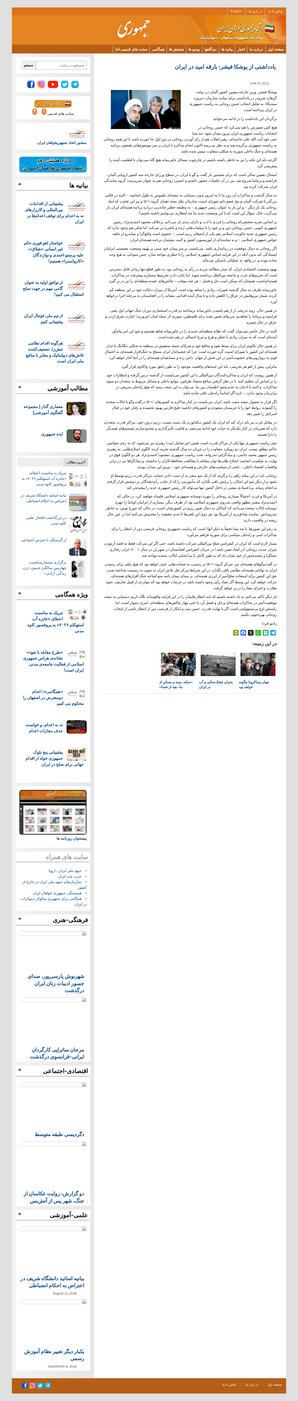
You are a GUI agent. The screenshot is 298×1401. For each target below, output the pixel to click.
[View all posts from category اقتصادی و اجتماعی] (20, 1071)
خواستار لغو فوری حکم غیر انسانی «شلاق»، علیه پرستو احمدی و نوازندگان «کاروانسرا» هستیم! (54, 251)
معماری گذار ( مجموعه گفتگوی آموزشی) (43, 409)
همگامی (158, 48)
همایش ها (176, 48)
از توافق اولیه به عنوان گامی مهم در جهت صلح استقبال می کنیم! (53, 288)
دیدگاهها (210, 48)
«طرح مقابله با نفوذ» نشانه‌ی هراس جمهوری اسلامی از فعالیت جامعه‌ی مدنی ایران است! (53, 661)
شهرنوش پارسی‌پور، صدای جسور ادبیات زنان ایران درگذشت (56, 983)
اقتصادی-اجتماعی (65, 1070)
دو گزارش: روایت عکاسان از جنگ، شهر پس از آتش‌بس (54, 1197)
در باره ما (255, 11)
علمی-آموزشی (69, 1215)
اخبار (241, 48)
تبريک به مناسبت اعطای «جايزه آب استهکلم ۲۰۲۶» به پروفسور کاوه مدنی (44, 478)
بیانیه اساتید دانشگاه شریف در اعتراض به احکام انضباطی (52, 1281)
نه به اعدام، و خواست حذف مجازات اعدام (44, 727)
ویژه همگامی (71, 594)
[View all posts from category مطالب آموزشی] (20, 388)
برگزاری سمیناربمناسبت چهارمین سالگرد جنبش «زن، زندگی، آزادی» (44, 568)
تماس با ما (275, 11)
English (236, 11)
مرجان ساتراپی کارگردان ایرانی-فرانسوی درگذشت (57, 1053)
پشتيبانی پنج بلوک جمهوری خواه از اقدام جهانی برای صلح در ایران (55, 758)
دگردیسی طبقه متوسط (59, 1133)
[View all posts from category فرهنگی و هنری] (20, 920)
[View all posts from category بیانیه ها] (20, 185)
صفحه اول (276, 48)
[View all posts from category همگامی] (20, 595)
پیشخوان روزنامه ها (72, 838)
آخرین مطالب (76, 462)
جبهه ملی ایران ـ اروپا (65, 870)
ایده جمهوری (52, 434)
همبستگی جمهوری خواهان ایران (57, 893)
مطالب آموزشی (67, 388)
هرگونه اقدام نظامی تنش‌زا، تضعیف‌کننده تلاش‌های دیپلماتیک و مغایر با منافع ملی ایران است (55, 352)
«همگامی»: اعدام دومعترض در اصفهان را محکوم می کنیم (53, 697)
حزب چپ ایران (69, 876)
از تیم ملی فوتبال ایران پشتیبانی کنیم (43, 318)
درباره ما (256, 48)
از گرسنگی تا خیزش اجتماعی (43, 540)
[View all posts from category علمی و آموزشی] (20, 1215)
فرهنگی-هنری (70, 919)
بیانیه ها (227, 48)
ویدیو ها (194, 48)
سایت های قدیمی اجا (131, 48)
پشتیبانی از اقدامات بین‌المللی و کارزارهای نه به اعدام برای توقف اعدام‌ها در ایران (54, 212)
